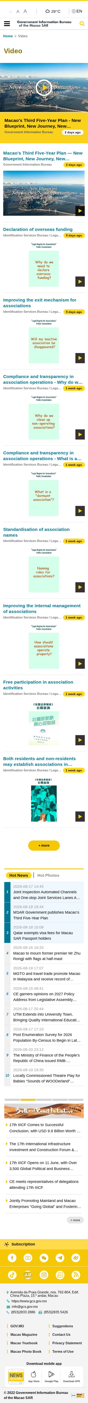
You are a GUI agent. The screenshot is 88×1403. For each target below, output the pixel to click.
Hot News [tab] (18, 875)
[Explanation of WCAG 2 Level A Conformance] (77, 1395)
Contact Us (61, 1334)
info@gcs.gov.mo (25, 1306)
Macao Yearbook (24, 1343)
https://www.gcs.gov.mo (29, 1301)
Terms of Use (63, 1351)
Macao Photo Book (25, 1351)
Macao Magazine (23, 1334)
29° (55, 11)
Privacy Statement (67, 1343)
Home (8, 36)
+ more (75, 1220)
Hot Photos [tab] (48, 875)
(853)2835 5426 (56, 1312)
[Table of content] (6, 23)
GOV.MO (17, 1326)
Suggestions (62, 1326)
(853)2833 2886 (23, 1312)
